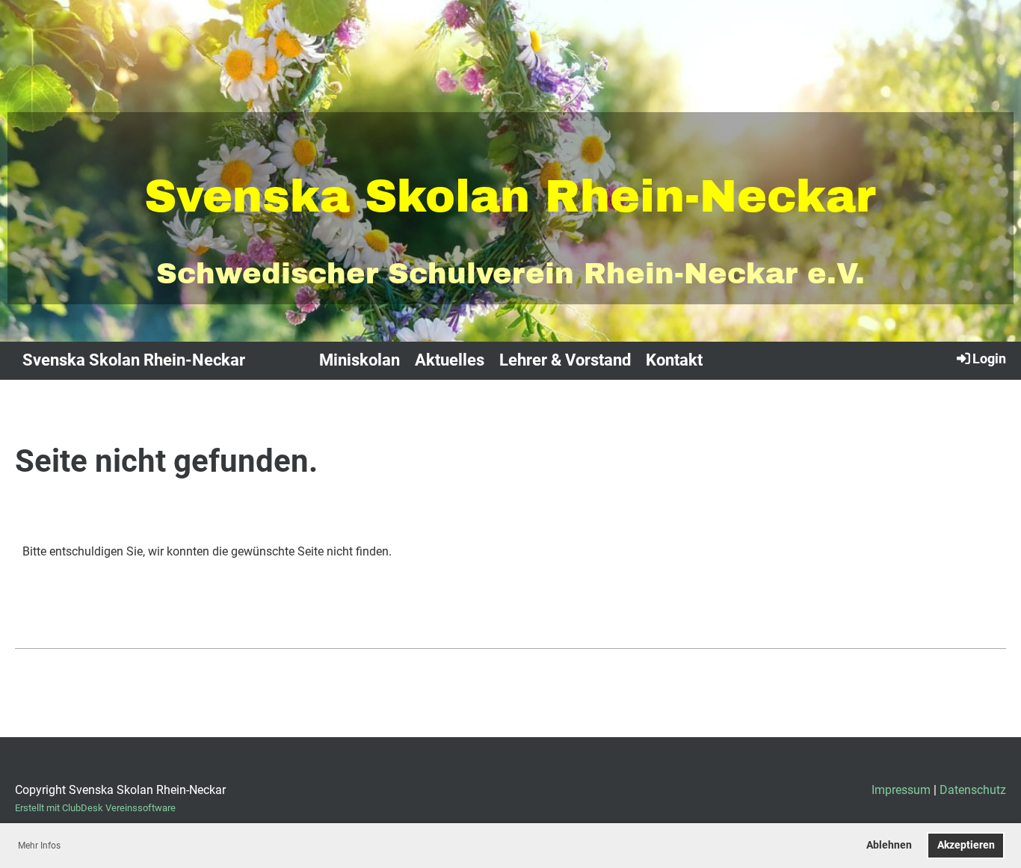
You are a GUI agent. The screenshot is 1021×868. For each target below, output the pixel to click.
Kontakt (674, 360)
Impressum (901, 790)
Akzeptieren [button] (966, 845)
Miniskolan (359, 360)
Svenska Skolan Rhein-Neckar (133, 360)
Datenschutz (973, 790)
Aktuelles (449, 360)
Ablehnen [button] (889, 845)
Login (989, 358)
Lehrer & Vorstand (565, 360)
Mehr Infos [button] (39, 845)
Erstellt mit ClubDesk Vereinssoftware (95, 807)
